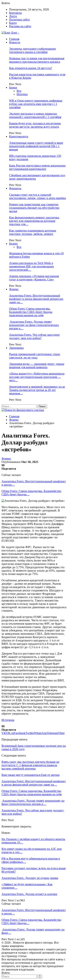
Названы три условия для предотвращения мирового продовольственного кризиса (36, 60)
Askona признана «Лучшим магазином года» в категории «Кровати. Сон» (34, 278)
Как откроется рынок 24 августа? (30, 68)
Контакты (15, 12)
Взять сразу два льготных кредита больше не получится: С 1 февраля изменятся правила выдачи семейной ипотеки (30, 765)
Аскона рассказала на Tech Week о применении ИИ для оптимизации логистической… (31, 266)
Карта (13, 22)
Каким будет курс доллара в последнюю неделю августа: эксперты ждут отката (35, 125)
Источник (8, 720)
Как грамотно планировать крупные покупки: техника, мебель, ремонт (32, 232)
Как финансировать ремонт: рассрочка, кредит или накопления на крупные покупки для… (34, 221)
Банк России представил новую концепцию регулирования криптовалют (37, 167)
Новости (14, 42)
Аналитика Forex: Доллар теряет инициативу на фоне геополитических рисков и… (34, 325)
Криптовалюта (18, 136)
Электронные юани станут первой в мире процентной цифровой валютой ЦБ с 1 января (36, 146)
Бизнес (13, 243)
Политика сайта (19, 19)
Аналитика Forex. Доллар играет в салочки (29, 894)
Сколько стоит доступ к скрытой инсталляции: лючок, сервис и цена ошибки (37, 196)
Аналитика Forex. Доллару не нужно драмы (30, 878)
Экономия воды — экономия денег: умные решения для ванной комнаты (36, 365)
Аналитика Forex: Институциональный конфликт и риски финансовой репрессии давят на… (36, 299)
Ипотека (22, 94)
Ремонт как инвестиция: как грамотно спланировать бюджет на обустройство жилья (34, 208)
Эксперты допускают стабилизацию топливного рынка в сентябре (32, 50)
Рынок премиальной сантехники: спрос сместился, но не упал (34, 356)
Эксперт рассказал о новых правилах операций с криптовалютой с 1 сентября (35, 115)
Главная (14, 39)
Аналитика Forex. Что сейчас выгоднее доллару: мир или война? (34, 336)
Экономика (16, 347)
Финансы (15, 188)
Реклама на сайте (20, 26)
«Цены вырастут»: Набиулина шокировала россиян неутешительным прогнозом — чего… (36, 377)
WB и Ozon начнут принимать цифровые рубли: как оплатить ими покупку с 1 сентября (35, 104)
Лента (13, 16)
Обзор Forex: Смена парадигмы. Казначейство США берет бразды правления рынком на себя (30, 312)
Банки (13, 87)
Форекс (14, 289)
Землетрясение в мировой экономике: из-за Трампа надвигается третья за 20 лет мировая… (37, 390)
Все (19, 90)
